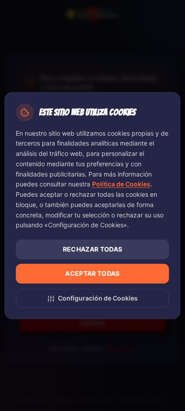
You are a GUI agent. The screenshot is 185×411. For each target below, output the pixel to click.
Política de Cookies (121, 184)
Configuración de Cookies (98, 298)
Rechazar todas (93, 249)
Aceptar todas (92, 273)
